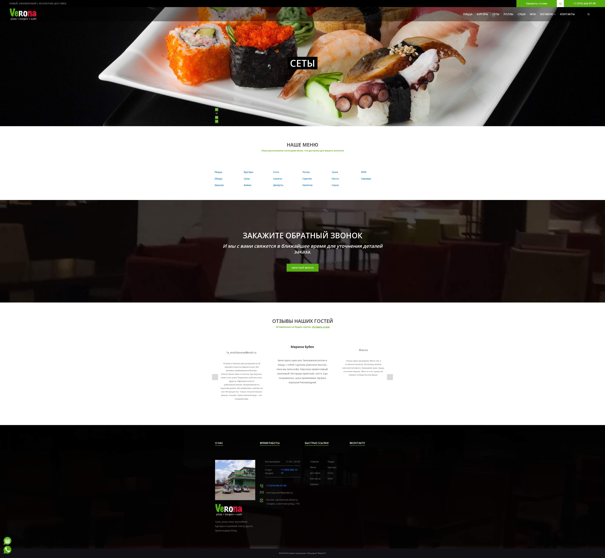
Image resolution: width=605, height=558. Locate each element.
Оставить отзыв (320, 326)
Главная (314, 461)
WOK (533, 14)
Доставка (315, 472)
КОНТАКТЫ (567, 14)
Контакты (315, 478)
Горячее (307, 178)
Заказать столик (536, 3)
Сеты (496, 14)
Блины (247, 185)
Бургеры (482, 14)
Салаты (277, 178)
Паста (335, 178)
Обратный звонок (302, 267)
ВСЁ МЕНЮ (546, 14)
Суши (521, 14)
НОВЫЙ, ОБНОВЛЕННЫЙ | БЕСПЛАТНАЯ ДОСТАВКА (37, 3)
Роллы (508, 14)
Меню (313, 467)
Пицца (467, 14)
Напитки (307, 185)
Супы (247, 178)
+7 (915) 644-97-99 (584, 3)
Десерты (278, 185)
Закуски (219, 185)
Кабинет (314, 484)
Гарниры (366, 178)
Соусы (335, 185)
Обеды (218, 178)
